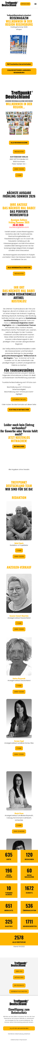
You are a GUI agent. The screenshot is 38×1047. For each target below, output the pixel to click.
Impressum (23, 1040)
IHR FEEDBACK (19, 985)
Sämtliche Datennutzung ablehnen (19, 1034)
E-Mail (19, 175)
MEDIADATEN (19, 152)
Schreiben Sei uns (19, 399)
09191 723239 (19, 169)
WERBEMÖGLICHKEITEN (19, 991)
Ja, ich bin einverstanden (19, 1028)
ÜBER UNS (19, 971)
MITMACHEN (25, 4)
